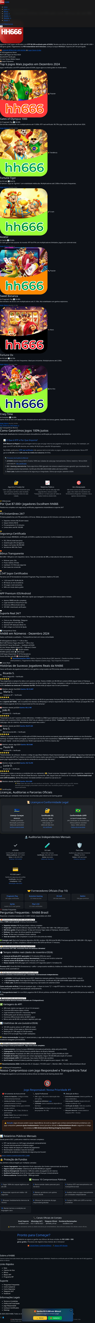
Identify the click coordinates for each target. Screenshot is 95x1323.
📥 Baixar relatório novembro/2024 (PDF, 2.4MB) (15, 1155)
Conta (6, 14)
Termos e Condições (11, 1301)
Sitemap (6, 1310)
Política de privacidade (78, 827)
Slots (5, 1268)
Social (6, 20)
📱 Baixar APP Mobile (60, 1246)
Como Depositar (9, 1289)
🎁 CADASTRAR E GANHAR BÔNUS (39, 1246)
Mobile (6, 16)
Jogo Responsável (10, 1306)
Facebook (7, 1293)
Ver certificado (21, 464)
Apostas (6, 18)
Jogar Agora (4, 128)
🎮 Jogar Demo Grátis (33, 50)
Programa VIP (9, 1277)
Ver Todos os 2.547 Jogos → (9, 425)
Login (2, 24)
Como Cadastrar (9, 1287)
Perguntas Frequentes (11, 1285)
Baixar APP (7, 1275)
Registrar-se (8, 24)
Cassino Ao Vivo (9, 1270)
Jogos (6, 9)
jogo (50, 1101)
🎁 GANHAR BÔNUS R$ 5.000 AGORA (13, 50)
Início (6, 7)
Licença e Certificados (11, 1308)
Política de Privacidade (11, 1303)
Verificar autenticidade (17, 827)
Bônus (6, 11)
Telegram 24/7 (9, 1291)
